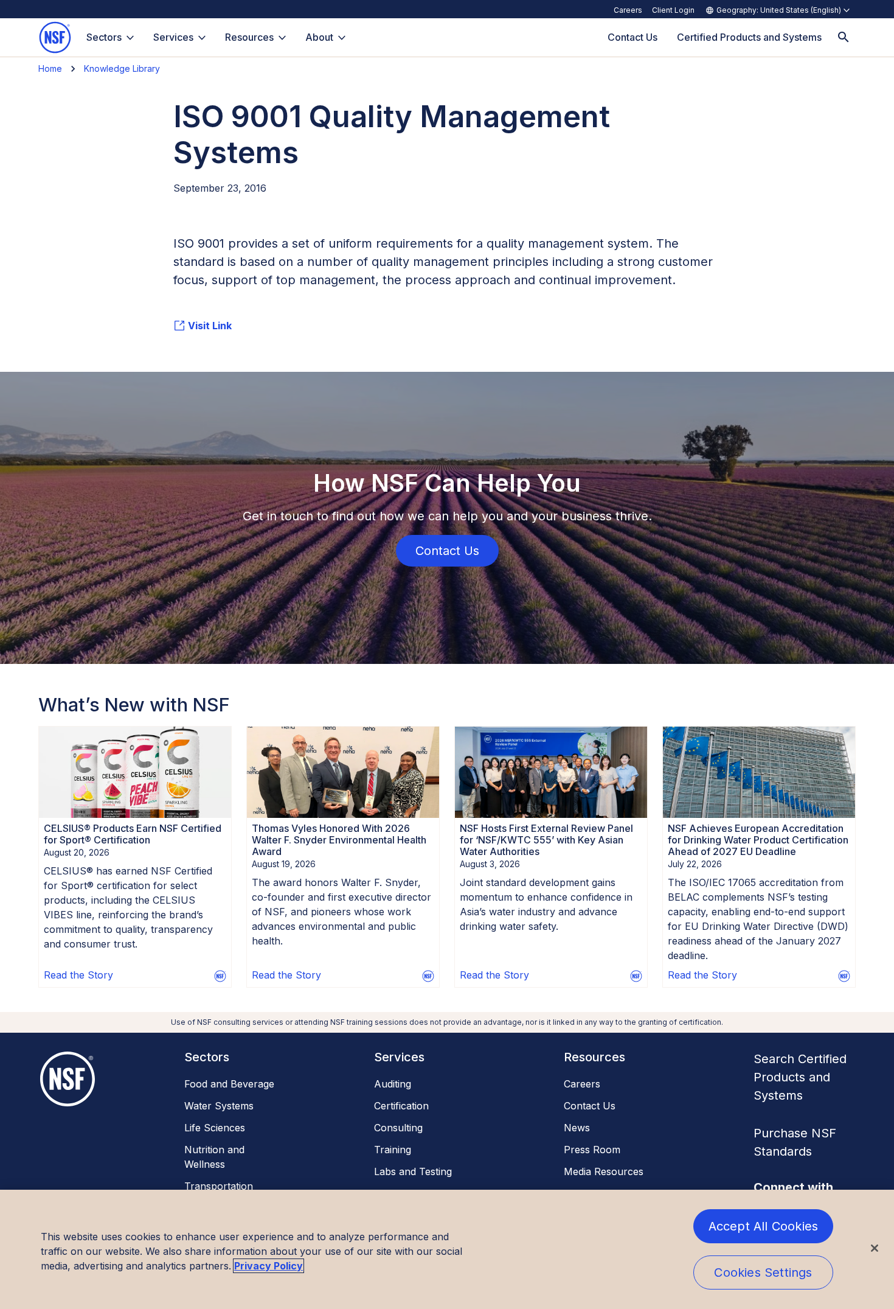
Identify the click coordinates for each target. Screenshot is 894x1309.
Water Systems (219, 1106)
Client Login (673, 10)
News (577, 1128)
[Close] (874, 1248)
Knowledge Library (122, 68)
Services (173, 37)
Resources (249, 37)
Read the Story (78, 975)
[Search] (843, 37)
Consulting (398, 1128)
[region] (447, 1249)
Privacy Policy (268, 1266)
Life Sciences (214, 1128)
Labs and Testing (413, 1171)
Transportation (218, 1186)
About (319, 37)
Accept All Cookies (764, 1226)
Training (392, 1149)
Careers (628, 10)
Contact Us (589, 1106)
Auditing (392, 1084)
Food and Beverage (229, 1084)
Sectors (104, 37)
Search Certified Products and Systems (800, 1077)
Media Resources (603, 1171)
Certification (401, 1106)
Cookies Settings (763, 1272)
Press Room (592, 1149)
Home (50, 68)
